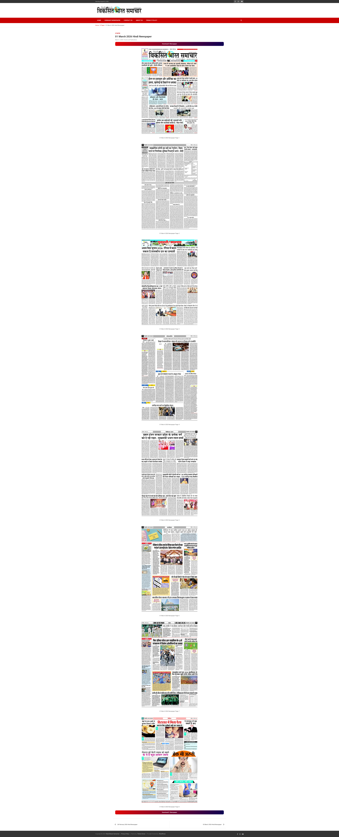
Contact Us (128, 20)
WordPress (162, 834)
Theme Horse (141, 834)
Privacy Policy (151, 20)
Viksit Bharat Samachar (112, 834)
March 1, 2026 (119, 40)
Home (99, 20)
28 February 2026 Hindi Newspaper (127, 824)
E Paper (117, 33)
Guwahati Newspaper (112, 20)
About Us (139, 20)
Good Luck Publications (130, 40)
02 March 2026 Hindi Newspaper (212, 824)
